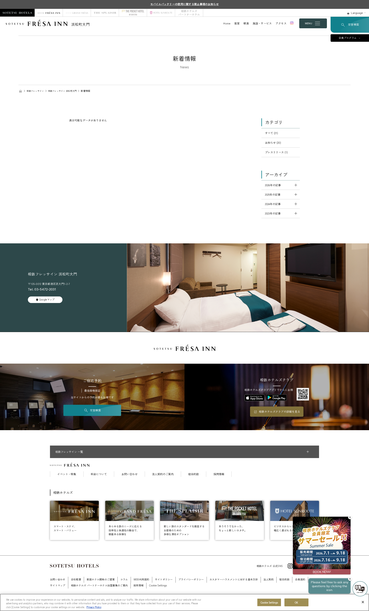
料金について (99, 474)
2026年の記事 (273, 185)
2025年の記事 (272, 194)
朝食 (246, 23)
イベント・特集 (66, 474)
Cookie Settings (269, 602)
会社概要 (76, 579)
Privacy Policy (93, 607)
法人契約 (268, 579)
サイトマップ (57, 585)
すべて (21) (271, 133)
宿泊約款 (193, 474)
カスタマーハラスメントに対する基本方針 (233, 579)
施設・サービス (262, 23)
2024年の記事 (273, 204)
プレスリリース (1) (276, 152)
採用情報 (219, 474)
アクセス (281, 23)
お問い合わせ (129, 474)
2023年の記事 (273, 213)
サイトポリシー (164, 579)
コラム (124, 579)
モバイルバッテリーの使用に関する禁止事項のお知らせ (184, 4)
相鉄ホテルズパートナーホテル (189, 12)
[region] (184, 602)
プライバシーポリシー (191, 579)
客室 (237, 23)
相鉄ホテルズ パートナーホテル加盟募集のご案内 (99, 585)
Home (226, 23)
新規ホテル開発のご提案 (101, 579)
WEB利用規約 (141, 579)
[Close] (363, 602)
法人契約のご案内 (163, 474)
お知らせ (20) (273, 142)
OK (296, 602)
